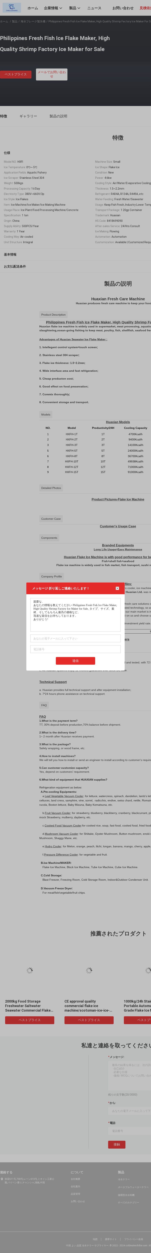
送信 (75, 661)
